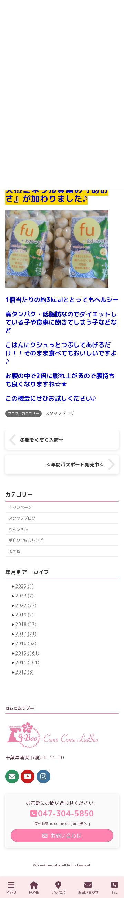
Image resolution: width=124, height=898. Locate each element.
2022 (26, 605)
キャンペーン (20, 506)
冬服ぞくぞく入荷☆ (41, 439)
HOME (34, 892)
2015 (27, 653)
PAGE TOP (112, 866)
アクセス (58, 892)
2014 (27, 662)
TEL (114, 892)
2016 (26, 643)
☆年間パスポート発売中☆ (75, 464)
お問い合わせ (88, 892)
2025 (25, 586)
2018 (26, 624)
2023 (25, 596)
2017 (26, 634)
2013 (25, 672)
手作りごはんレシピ (26, 539)
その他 (14, 550)
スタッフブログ (59, 413)
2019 (25, 615)
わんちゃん (18, 528)
